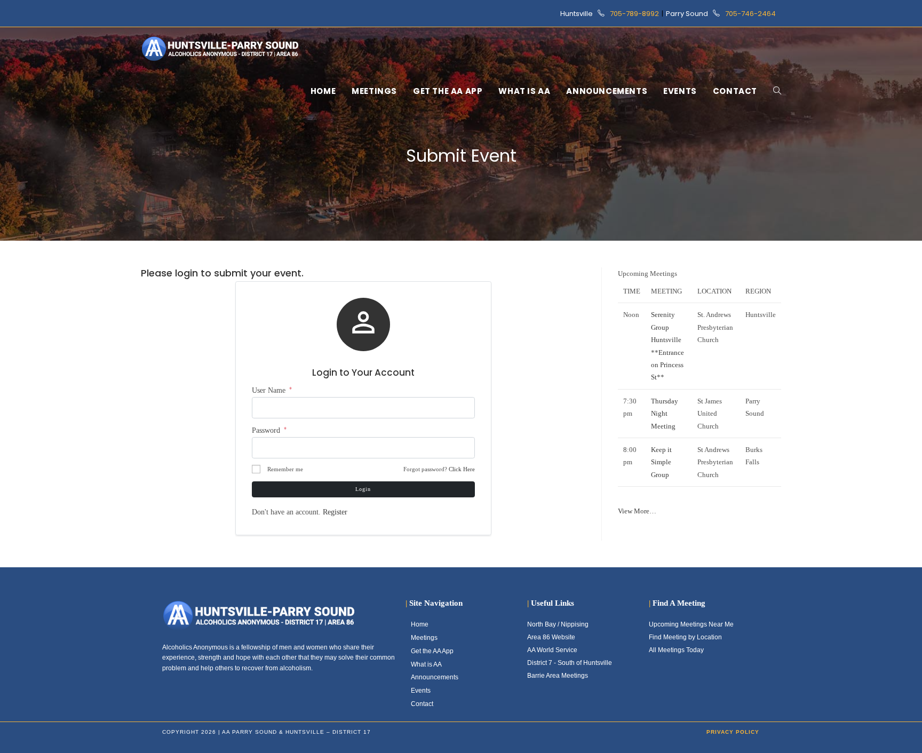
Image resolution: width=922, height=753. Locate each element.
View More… (637, 511)
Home (419, 624)
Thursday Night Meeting (664, 413)
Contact (422, 704)
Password (269, 430)
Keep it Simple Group (661, 462)
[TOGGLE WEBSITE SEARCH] (777, 91)
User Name (272, 390)
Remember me (285, 469)
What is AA (426, 664)
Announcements (434, 677)
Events (421, 690)
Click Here (462, 469)
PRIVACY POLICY (732, 732)
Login (363, 489)
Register (335, 512)
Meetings (424, 637)
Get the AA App (432, 651)
